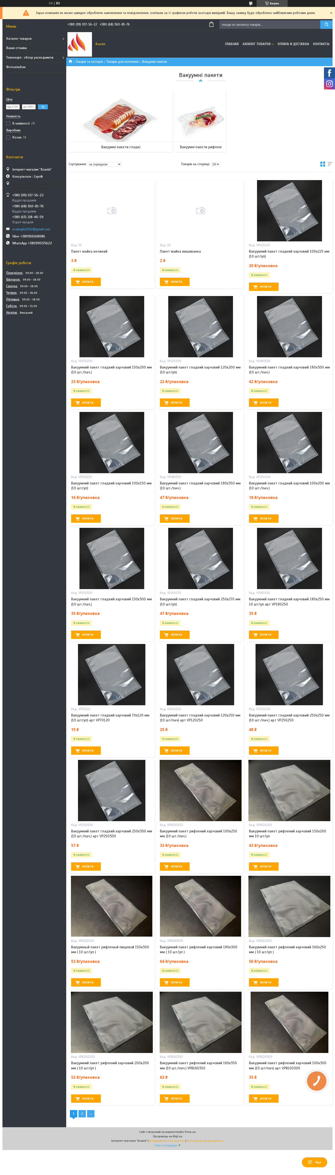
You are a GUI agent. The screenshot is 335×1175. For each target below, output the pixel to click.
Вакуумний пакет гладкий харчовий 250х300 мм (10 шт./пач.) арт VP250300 (111, 833)
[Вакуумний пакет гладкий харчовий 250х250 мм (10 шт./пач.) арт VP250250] (289, 674)
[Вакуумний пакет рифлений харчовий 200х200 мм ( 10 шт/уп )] (112, 1022)
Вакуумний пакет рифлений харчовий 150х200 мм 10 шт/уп (287, 833)
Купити (87, 282)
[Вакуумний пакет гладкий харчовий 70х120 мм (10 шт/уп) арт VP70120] (112, 674)
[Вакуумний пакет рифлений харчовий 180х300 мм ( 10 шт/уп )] (200, 906)
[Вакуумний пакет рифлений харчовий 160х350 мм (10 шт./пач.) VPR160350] (200, 1022)
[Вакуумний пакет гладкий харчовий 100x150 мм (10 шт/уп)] (112, 442)
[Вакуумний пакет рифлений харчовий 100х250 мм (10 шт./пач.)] (200, 790)
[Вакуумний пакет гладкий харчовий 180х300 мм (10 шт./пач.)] (289, 326)
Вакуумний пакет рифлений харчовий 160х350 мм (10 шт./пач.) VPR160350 (198, 1065)
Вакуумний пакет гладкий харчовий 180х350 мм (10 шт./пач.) (200, 485)
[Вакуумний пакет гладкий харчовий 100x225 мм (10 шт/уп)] (289, 210)
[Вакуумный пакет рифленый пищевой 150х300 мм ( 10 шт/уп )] (112, 906)
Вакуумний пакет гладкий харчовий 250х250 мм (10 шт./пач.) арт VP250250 (289, 717)
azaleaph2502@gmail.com (31, 229)
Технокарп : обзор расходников (29, 57)
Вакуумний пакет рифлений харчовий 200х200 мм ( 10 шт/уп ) (110, 1065)
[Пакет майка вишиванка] (200, 210)
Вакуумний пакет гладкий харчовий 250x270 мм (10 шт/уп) (200, 601)
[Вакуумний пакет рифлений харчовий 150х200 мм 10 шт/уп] (289, 790)
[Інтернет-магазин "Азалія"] (79, 44)
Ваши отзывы (16, 48)
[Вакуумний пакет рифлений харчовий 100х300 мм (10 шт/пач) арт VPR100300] (289, 1022)
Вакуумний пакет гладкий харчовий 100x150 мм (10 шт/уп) (111, 485)
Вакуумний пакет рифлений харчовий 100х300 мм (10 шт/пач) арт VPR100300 (287, 1065)
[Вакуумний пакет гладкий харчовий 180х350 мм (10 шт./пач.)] (200, 442)
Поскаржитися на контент (167, 1140)
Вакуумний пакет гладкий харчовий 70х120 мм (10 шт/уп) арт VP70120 (110, 717)
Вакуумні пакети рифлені (200, 147)
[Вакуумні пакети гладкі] (121, 121)
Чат (318, 1162)
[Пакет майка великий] (112, 210)
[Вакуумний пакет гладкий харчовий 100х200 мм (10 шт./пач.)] (289, 442)
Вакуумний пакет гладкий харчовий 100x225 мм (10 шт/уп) (289, 254)
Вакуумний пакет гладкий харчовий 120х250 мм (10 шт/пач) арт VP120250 (200, 717)
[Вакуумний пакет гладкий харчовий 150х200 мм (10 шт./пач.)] (112, 326)
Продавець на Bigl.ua (167, 1136)
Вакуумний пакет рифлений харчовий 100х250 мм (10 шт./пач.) (198, 833)
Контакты (321, 44)
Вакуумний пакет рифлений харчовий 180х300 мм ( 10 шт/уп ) (198, 949)
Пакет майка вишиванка (180, 251)
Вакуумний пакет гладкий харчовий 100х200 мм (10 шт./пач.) (289, 485)
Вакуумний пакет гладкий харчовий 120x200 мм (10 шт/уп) (200, 369)
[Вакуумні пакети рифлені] (200, 121)
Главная (232, 44)
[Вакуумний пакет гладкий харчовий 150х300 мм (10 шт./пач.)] (112, 558)
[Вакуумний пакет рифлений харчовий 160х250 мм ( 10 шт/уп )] (289, 906)
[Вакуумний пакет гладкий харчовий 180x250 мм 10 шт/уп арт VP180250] (289, 558)
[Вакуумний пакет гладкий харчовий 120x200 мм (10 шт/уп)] (200, 326)
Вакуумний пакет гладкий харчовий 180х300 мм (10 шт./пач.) (289, 369)
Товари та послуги (89, 62)
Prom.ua (190, 1132)
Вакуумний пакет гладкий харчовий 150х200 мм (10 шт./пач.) (111, 369)
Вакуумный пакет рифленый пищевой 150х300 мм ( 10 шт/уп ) (110, 949)
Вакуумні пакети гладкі (120, 147)
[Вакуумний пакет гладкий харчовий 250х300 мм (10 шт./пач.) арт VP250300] (112, 790)
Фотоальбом (16, 67)
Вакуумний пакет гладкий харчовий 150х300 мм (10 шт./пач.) (111, 601)
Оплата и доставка (293, 44)
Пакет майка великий (89, 251)
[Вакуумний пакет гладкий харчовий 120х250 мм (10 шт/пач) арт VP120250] (200, 674)
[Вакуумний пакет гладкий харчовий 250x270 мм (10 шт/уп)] (200, 558)
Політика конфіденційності (205, 1140)
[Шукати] (326, 24)
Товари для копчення (122, 62)
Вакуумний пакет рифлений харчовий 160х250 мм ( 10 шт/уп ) (287, 949)
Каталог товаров (19, 39)
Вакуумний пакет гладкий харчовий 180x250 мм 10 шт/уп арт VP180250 (289, 601)
